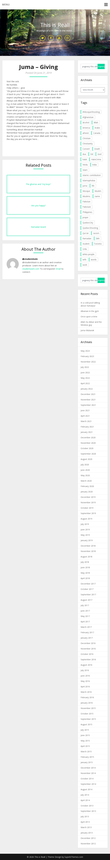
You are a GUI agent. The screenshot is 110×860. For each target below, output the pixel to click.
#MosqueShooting (91, 112)
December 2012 (88, 838)
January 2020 (87, 491)
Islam (85, 170)
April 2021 (85, 415)
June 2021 (85, 410)
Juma (84, 185)
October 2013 (87, 805)
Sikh (98, 238)
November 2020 (88, 443)
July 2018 (85, 562)
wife (84, 259)
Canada (96, 133)
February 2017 (87, 632)
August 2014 (86, 789)
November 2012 (88, 843)
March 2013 (86, 827)
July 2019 (85, 524)
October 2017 (87, 589)
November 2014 (88, 773)
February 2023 (87, 356)
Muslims (86, 196)
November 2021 (88, 399)
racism (96, 233)
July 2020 (85, 464)
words (94, 259)
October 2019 (87, 508)
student (86, 243)
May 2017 (85, 616)
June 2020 (85, 470)
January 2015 (87, 762)
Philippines (87, 212)
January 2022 (87, 388)
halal (84, 159)
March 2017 (86, 627)
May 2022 (85, 378)
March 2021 (86, 421)
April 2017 (85, 621)
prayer (85, 217)
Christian (86, 138)
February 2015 (87, 757)
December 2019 (88, 497)
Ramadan (86, 238)
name (97, 196)
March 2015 (86, 751)
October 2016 (87, 654)
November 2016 (88, 648)
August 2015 (86, 724)
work (84, 264)
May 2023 (85, 350)
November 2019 (88, 502)
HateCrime (96, 159)
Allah (96, 122)
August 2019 (86, 518)
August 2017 (86, 600)
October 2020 (87, 448)
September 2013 (88, 811)
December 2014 (88, 767)
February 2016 (87, 697)
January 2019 (87, 540)
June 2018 (85, 567)
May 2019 (85, 535)
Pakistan (86, 201)
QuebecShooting (90, 228)
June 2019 (85, 529)
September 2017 (88, 594)
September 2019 (88, 513)
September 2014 (88, 784)
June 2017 (85, 610)
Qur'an (85, 233)
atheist (85, 133)
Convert (86, 148)
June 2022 (85, 372)
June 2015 (85, 735)
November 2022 (88, 361)
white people (88, 254)
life (93, 185)
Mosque (86, 191)
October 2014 (87, 778)
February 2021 (87, 426)
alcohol (85, 122)
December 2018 (88, 545)
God (99, 154)
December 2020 (88, 437)
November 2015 (88, 708)
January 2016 (87, 702)
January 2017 (87, 637)
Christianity (87, 143)
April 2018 (85, 578)
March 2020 (86, 480)
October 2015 (87, 713)
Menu (6, 4)
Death (97, 148)
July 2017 (85, 605)
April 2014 (85, 800)
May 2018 (85, 572)
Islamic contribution (91, 175)
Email (58, 268)
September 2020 (88, 453)
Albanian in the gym (90, 311)
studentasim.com (30, 268)
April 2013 (85, 822)
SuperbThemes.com (73, 857)
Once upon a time (89, 316)
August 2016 (86, 665)
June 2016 (85, 675)
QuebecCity (87, 222)
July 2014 (85, 794)
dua (84, 154)
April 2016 (85, 686)
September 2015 (88, 719)
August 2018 (86, 556)
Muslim (98, 191)
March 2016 (86, 692)
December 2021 (88, 394)
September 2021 (88, 405)
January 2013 (87, 832)
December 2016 (88, 643)
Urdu (84, 249)
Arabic (97, 127)
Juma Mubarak (87, 330)
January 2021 (87, 432)
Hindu (85, 164)
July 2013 (85, 816)
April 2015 (85, 746)
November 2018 (88, 551)
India (94, 164)
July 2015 (85, 729)
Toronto (98, 243)
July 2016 (85, 670)
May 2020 (85, 475)
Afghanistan (88, 117)
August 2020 (86, 459)
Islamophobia (88, 180)
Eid (91, 154)
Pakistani (86, 206)
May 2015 (85, 740)
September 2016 (88, 659)
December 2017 (88, 583)
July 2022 (85, 367)
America (86, 127)
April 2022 (85, 383)
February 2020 (87, 486)
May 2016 (85, 681)
